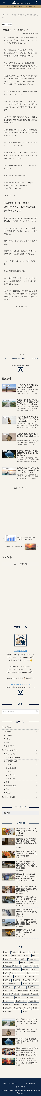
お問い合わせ (20, 1087)
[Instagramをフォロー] (21, 369)
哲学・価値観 (8, 24)
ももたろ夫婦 (20, 651)
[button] (34, 358)
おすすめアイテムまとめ (20, 684)
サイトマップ (30, 1084)
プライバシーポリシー (10, 1084)
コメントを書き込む (20, 564)
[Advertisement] (20, 328)
